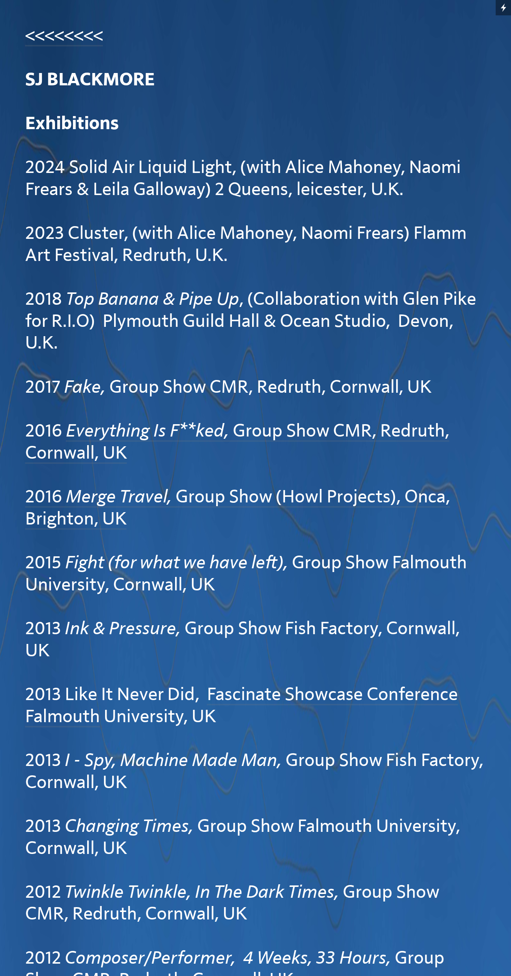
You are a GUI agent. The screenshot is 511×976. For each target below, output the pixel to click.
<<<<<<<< (64, 36)
